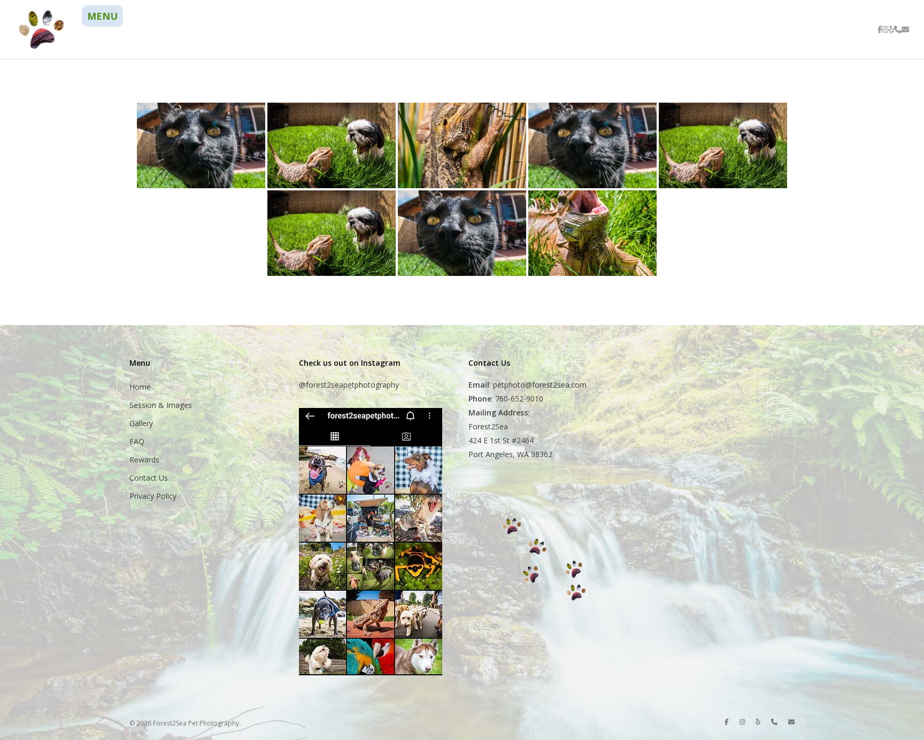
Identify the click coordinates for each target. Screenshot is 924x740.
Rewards (144, 459)
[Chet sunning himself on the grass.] (592, 233)
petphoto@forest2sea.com (540, 385)
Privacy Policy (152, 496)
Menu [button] (102, 16)
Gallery (141, 423)
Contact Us (148, 478)
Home (140, 387)
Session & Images (160, 405)
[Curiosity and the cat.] (201, 145)
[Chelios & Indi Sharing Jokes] (331, 233)
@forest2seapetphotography (349, 385)
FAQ (136, 441)
